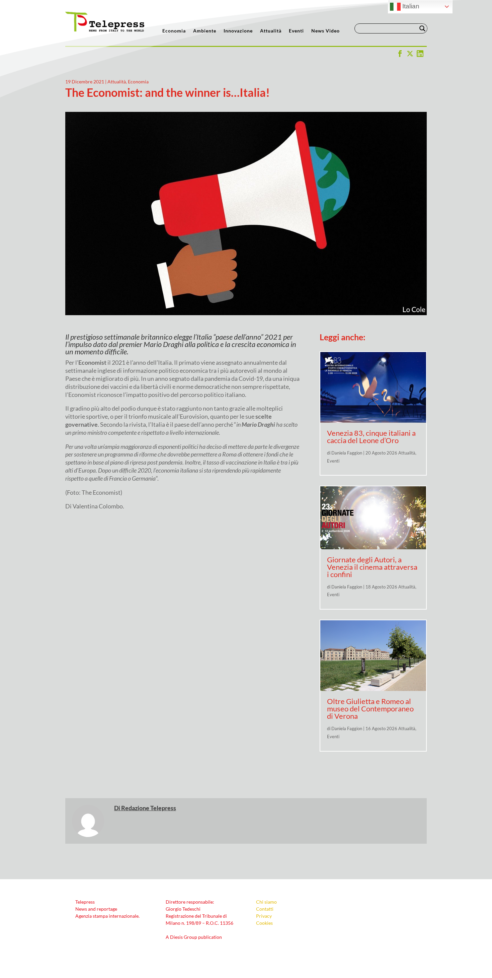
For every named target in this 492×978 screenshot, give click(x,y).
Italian (410, 6)
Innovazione (238, 30)
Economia (174, 30)
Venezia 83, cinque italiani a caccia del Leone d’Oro (371, 436)
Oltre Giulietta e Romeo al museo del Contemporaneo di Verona (370, 708)
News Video (325, 30)
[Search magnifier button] (422, 28)
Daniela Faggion (346, 453)
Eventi (296, 30)
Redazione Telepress (148, 808)
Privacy (264, 916)
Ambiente (204, 30)
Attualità (270, 30)
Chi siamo (266, 902)
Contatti (264, 909)
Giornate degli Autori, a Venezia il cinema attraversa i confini (372, 567)
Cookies (264, 923)
